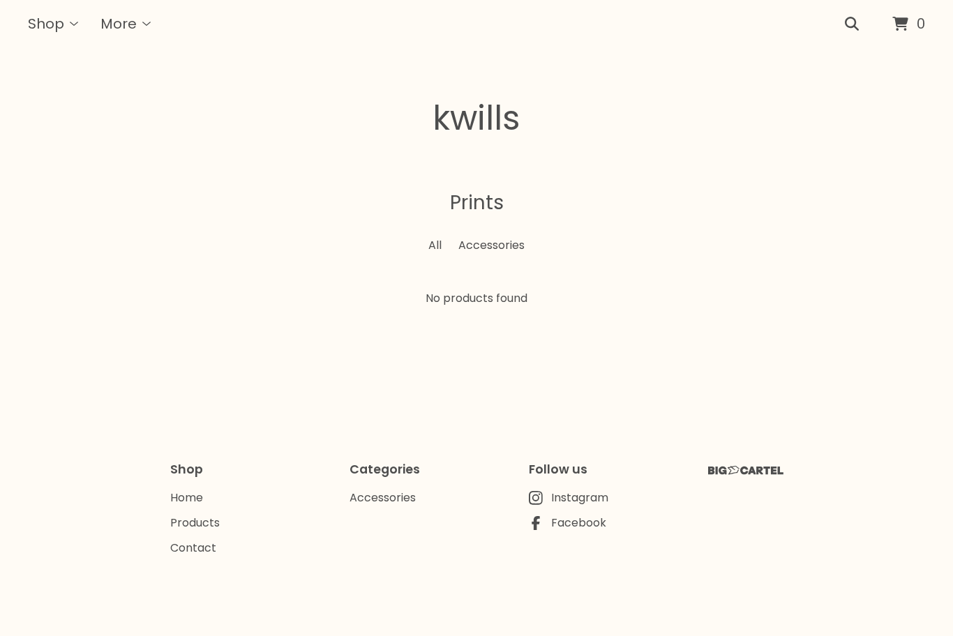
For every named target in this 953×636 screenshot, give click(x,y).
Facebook (578, 523)
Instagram (579, 498)
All (435, 245)
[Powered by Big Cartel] (745, 470)
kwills (476, 118)
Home (186, 498)
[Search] (851, 24)
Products (195, 523)
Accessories (491, 245)
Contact (193, 548)
